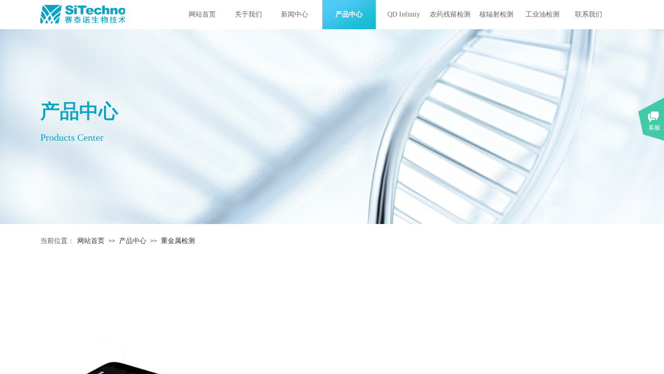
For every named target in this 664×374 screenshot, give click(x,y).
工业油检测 (542, 14)
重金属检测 (178, 240)
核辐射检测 (496, 14)
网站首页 (202, 14)
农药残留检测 (450, 14)
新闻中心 (294, 14)
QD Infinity (403, 14)
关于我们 (248, 14)
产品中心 (349, 14)
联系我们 (588, 14)
